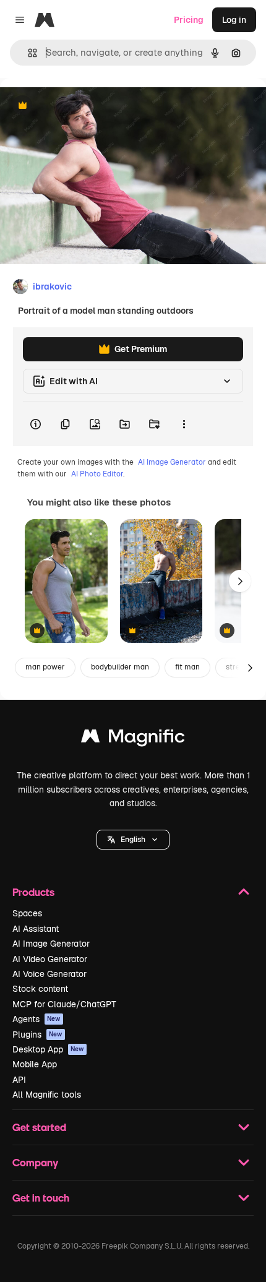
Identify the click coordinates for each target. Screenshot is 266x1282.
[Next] (240, 581)
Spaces (27, 913)
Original (79, 106)
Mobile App (34, 1064)
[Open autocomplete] (28, 53)
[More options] (183, 423)
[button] (133, 840)
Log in (234, 19)
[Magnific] (133, 739)
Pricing (189, 19)
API (19, 1079)
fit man (187, 667)
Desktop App (48, 1049)
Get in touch (40, 1197)
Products (33, 891)
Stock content (40, 988)
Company (35, 1162)
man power (45, 667)
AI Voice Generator (49, 973)
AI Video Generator (49, 959)
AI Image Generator (172, 462)
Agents (36, 1019)
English (133, 840)
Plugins (37, 1034)
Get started (39, 1127)
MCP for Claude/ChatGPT (64, 1004)
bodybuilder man (120, 667)
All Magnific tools (46, 1094)
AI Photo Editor (97, 474)
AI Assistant (35, 928)
